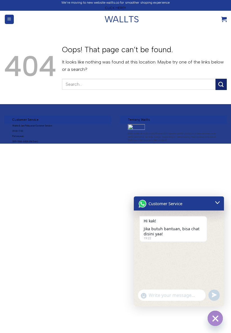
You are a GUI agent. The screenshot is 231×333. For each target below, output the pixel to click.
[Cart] (224, 19)
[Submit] (221, 84)
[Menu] (9, 19)
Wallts (115, 19)
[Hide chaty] (215, 318)
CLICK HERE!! (115, 8)
